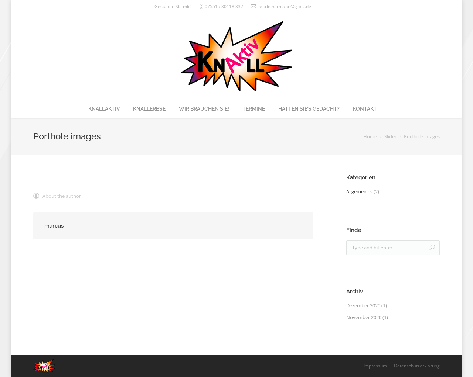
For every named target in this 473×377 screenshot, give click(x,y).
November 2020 (363, 317)
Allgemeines (359, 191)
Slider (390, 136)
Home (370, 136)
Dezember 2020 (363, 305)
